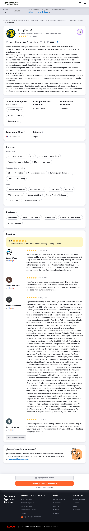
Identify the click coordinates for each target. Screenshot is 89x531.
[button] (80, 32)
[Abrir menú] (84, 3)
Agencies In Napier (76, 20)
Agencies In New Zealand (35, 20)
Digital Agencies (17, 20)
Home (5, 20)
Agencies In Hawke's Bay (57, 20)
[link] (80, 3)
